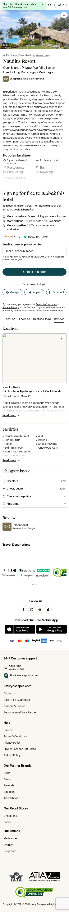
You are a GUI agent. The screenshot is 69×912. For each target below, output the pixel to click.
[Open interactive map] (34, 358)
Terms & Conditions (46, 304)
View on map (42, 55)
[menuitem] (9, 319)
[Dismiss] (42, 4)
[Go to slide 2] (36, 584)
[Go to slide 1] (33, 584)
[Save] (64, 15)
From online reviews (33, 78)
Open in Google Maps (15, 396)
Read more (9, 415)
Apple (36, 292)
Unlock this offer (34, 272)
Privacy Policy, (10, 307)
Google (14, 292)
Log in (60, 5)
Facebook (59, 292)
